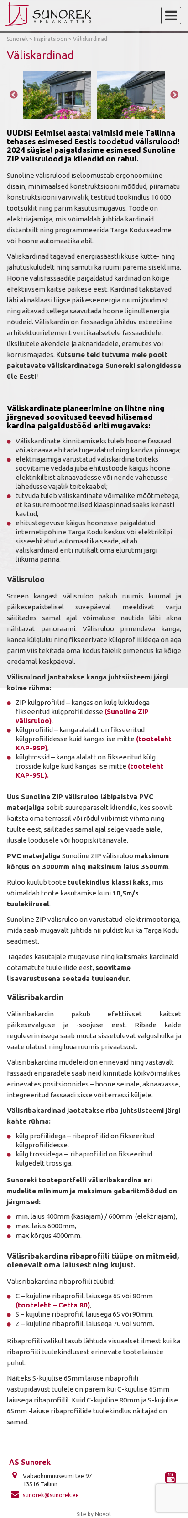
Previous (13, 95)
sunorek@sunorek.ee (51, 1495)
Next (174, 95)
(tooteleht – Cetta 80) (53, 1305)
